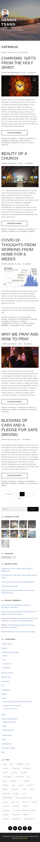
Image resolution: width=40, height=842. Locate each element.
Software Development (9, 719)
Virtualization (7, 668)
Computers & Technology (10, 652)
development (7, 777)
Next (19, 498)
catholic (31, 138)
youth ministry (29, 819)
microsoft (15, 789)
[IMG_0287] (5, 524)
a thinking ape (23, 319)
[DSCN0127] (32, 534)
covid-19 (17, 323)
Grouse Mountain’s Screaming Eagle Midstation (17, 582)
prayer (12, 231)
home (25, 323)
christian (14, 140)
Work (3, 752)
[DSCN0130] (5, 543)
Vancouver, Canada (8, 748)
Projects (4, 694)
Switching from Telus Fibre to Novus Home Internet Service (19, 576)
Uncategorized (6, 744)
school (5, 802)
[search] (38, 20)
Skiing (3, 714)
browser (20, 764)
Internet (5, 655)
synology (15, 806)
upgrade (6, 814)
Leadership (5, 681)
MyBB (4, 726)
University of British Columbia (12, 705)
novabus (16, 793)
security (25, 802)
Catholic (13, 138)
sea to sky (15, 802)
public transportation (24, 798)
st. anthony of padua (26, 231)
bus (27, 764)
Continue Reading (14, 132)
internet (27, 781)
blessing (31, 481)
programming (7, 798)
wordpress (16, 819)
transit (25, 806)
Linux (4, 659)
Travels (3, 739)
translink (6, 810)
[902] (14, 524)
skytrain (6, 806)
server (34, 802)
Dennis (33, 72)
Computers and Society (10, 708)
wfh (23, 325)
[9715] (5, 534)
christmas (26, 768)
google (13, 781)
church (23, 321)
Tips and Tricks (7, 664)
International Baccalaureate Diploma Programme (17, 701)
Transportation (6, 735)
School (3, 698)
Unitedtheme (22, 838)
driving (14, 483)
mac (13, 785)
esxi (28, 777)
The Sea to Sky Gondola (9, 586)
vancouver (15, 325)
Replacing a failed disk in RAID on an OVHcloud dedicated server (17, 591)
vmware (26, 814)
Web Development (8, 730)
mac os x (30, 785)
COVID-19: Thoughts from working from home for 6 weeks (18, 249)
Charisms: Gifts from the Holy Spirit (18, 63)
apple (5, 764)
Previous (9, 494)
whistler (6, 819)
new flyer (6, 793)
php (24, 793)
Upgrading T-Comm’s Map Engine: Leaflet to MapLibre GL (17, 570)
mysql (32, 789)
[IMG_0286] (32, 524)
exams (5, 781)
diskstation (19, 777)
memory (5, 789)
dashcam (24, 772)
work (29, 325)
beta (11, 764)
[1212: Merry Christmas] (23, 534)
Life (19, 317)
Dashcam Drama (7, 673)
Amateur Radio (6, 644)
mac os (21, 785)
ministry (15, 143)
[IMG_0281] (23, 524)
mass (31, 323)
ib (19, 781)
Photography (5, 690)
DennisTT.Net (6, 677)
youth (23, 143)
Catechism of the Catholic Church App (21, 632)
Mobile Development (9, 722)
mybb (24, 789)
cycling (14, 772)
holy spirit (24, 140)
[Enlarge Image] (34, 79)
